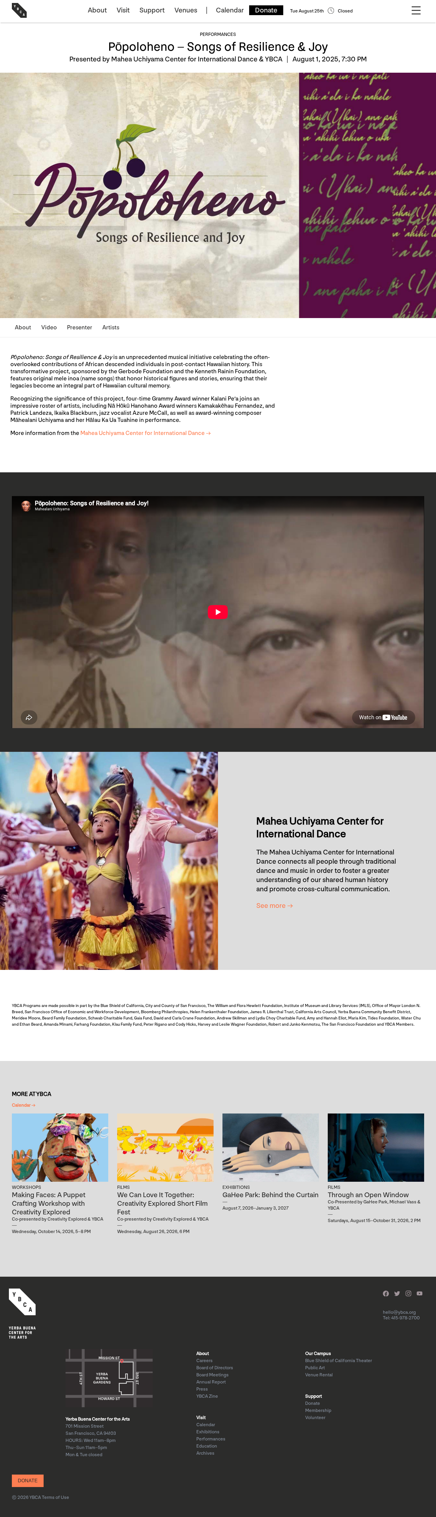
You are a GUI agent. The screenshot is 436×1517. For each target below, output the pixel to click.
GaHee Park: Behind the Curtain (270, 1195)
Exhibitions (207, 1432)
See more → (274, 905)
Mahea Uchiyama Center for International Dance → (145, 433)
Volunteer (315, 1418)
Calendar (230, 10)
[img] (60, 1147)
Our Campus (318, 1353)
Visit (123, 10)
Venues (185, 10)
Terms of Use (55, 1497)
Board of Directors (214, 1368)
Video (49, 327)
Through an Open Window (368, 1195)
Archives (205, 1453)
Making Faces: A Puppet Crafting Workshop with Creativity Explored (48, 1203)
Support (152, 10)
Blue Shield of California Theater (338, 1361)
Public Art (315, 1368)
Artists (110, 327)
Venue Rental (319, 1375)
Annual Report (211, 1382)
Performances (210, 1439)
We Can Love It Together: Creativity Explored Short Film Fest (162, 1203)
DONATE (28, 1480)
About (97, 10)
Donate (266, 10)
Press (202, 1389)
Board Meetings (212, 1375)
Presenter (79, 327)
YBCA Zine (207, 1396)
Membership (318, 1410)
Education (206, 1446)
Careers (204, 1361)
